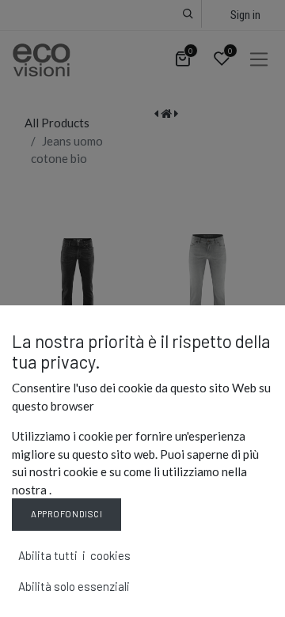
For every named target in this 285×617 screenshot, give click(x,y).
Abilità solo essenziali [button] (74, 586)
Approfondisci (66, 514)
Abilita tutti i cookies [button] (74, 555)
